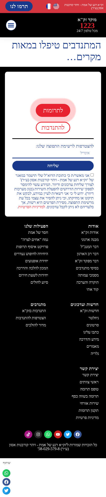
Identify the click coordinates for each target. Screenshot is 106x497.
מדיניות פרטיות (87, 417)
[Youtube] (58, 434)
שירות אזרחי (89, 403)
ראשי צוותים (89, 382)
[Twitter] (68, 434)
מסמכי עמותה (88, 275)
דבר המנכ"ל (90, 247)
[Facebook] (78, 434)
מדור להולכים (36, 325)
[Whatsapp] (48, 434)
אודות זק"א (90, 232)
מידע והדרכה (89, 339)
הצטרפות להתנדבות (31, 318)
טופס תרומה (89, 389)
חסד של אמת (38, 232)
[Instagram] (38, 434)
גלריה (94, 353)
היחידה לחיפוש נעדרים (31, 254)
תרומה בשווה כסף (85, 396)
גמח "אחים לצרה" (34, 239)
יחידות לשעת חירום (33, 275)
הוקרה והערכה (87, 282)
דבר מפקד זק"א (87, 261)
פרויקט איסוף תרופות (32, 247)
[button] (11, 25)
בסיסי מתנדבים (87, 268)
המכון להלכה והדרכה (32, 268)
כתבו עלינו (91, 332)
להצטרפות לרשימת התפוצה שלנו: (65, 146)
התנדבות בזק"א (34, 311)
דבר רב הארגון (88, 254)
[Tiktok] (28, 434)
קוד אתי (93, 289)
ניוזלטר (93, 318)
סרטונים (92, 325)
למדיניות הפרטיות (31, 207)
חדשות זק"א (89, 311)
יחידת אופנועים (36, 261)
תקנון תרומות (89, 410)
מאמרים (92, 346)
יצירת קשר (90, 375)
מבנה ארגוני (90, 239)
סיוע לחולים (39, 282)
